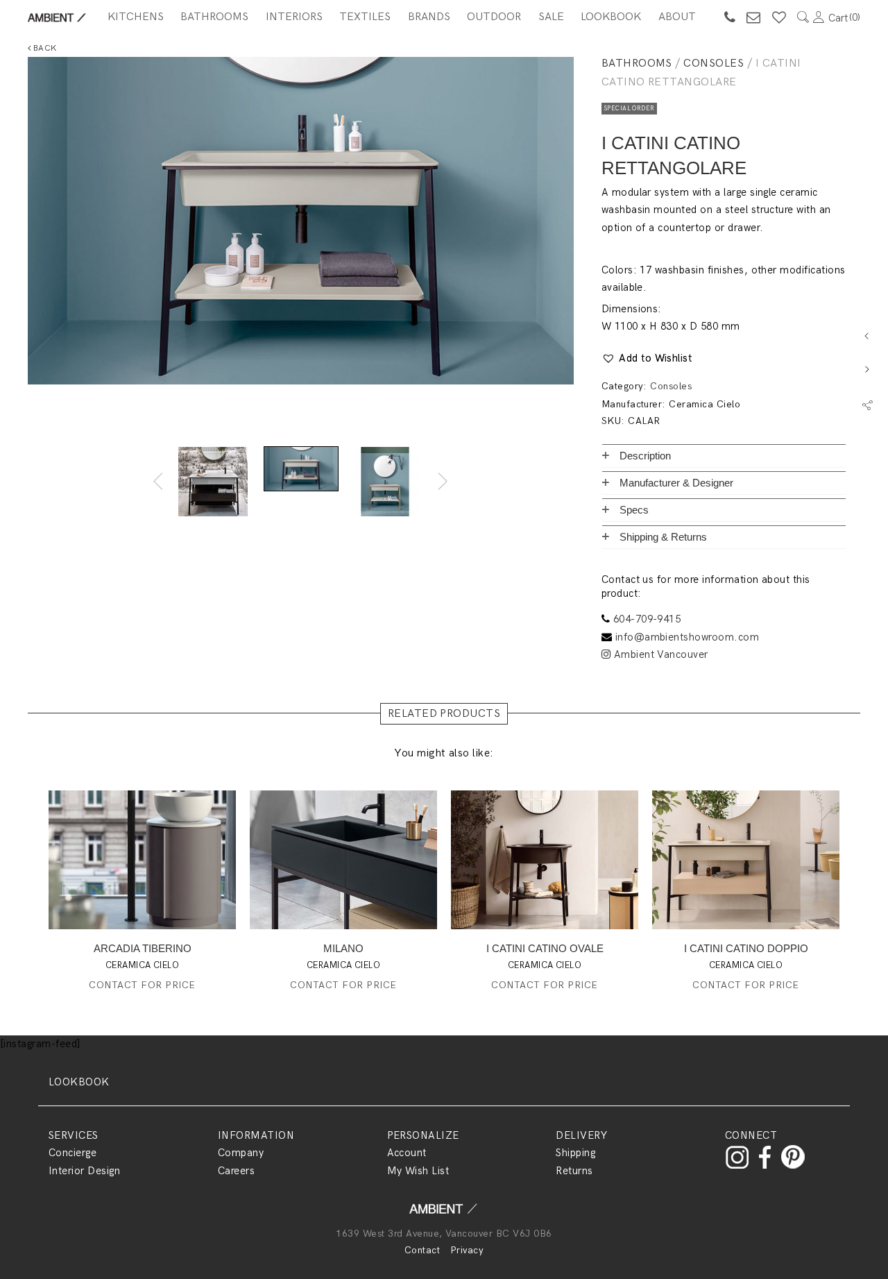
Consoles (713, 63)
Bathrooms (214, 17)
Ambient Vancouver (659, 654)
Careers (236, 1170)
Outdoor (494, 17)
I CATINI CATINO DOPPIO (746, 948)
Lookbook (611, 17)
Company (241, 1152)
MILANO (343, 948)
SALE (551, 17)
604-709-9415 (647, 619)
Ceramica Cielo (704, 404)
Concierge (72, 1152)
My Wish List (418, 1170)
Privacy (467, 1250)
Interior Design (84, 1170)
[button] (646, 359)
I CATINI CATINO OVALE (545, 948)
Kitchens (136, 17)
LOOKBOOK (79, 1082)
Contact (422, 1250)
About (677, 17)
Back (43, 48)
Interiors (294, 17)
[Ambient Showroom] (444, 1213)
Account (407, 1152)
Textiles (365, 17)
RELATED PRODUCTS (444, 713)
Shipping (575, 1152)
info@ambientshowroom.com (687, 637)
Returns (574, 1170)
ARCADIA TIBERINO (142, 948)
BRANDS (429, 17)
